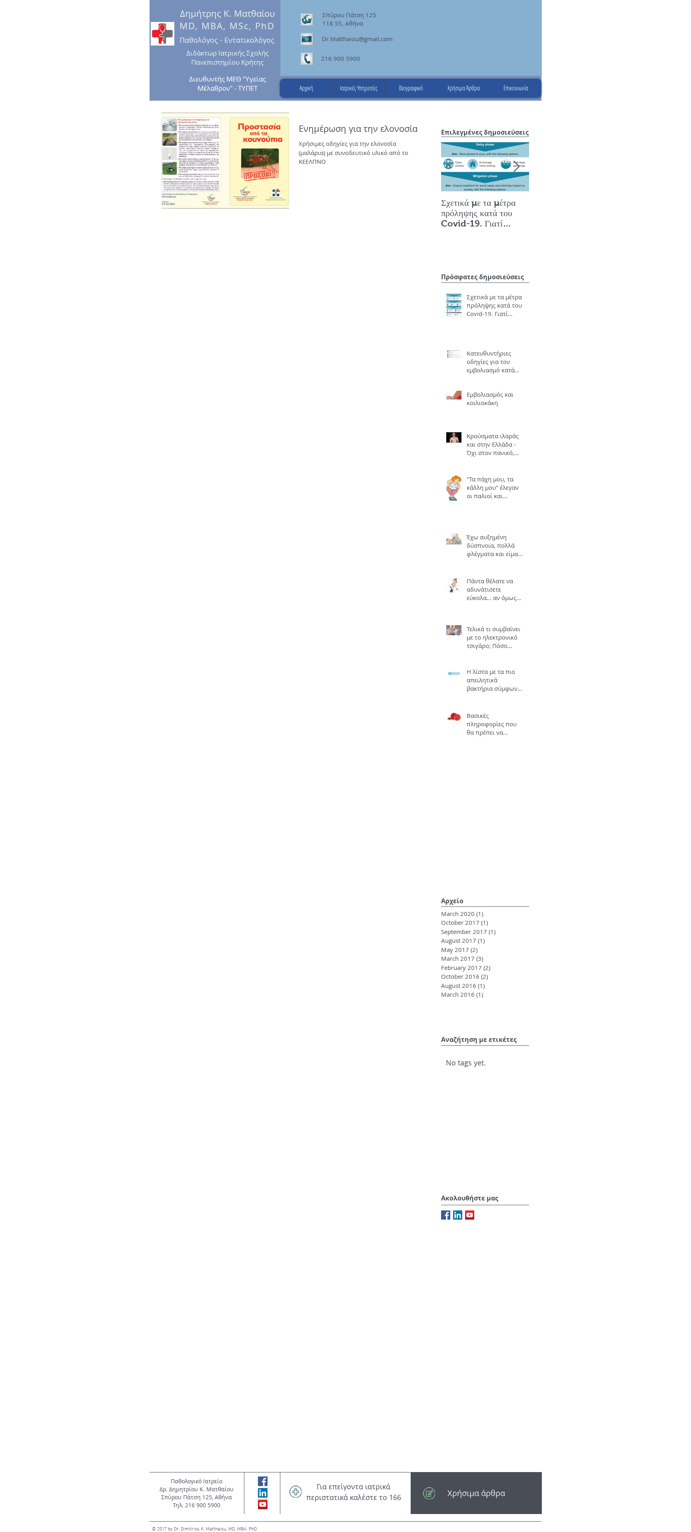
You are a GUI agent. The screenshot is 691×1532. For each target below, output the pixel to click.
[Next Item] (516, 167)
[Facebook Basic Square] (445, 1215)
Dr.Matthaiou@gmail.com (357, 39)
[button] (358, 88)
